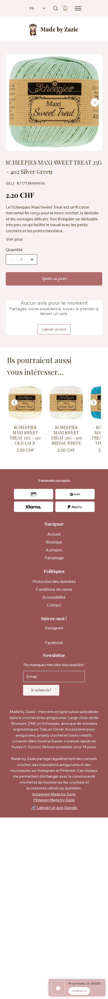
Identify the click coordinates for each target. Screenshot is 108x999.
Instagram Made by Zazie (54, 794)
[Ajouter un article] (32, 259)
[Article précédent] (14, 402)
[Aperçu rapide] (25, 403)
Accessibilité (54, 597)
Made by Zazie (59, 29)
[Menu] (76, 8)
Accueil (54, 534)
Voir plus (14, 239)
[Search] (55, 8)
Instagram (54, 627)
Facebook (54, 642)
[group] (54, 420)
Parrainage (54, 557)
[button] (65, 8)
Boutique (54, 542)
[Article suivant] (93, 402)
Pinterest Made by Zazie (54, 800)
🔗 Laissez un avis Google (54, 807)
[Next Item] (95, 102)
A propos (54, 549)
